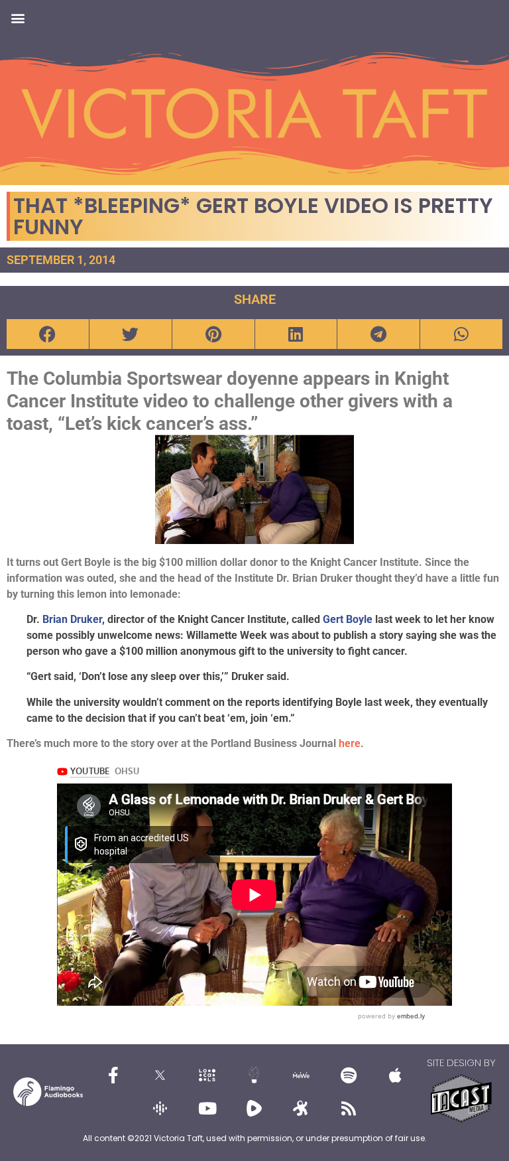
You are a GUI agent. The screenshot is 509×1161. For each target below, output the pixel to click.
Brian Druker (72, 619)
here (350, 743)
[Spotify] (348, 1075)
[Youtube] (207, 1108)
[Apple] (395, 1075)
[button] (17, 18)
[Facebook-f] (113, 1075)
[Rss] (348, 1108)
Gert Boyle (347, 619)
